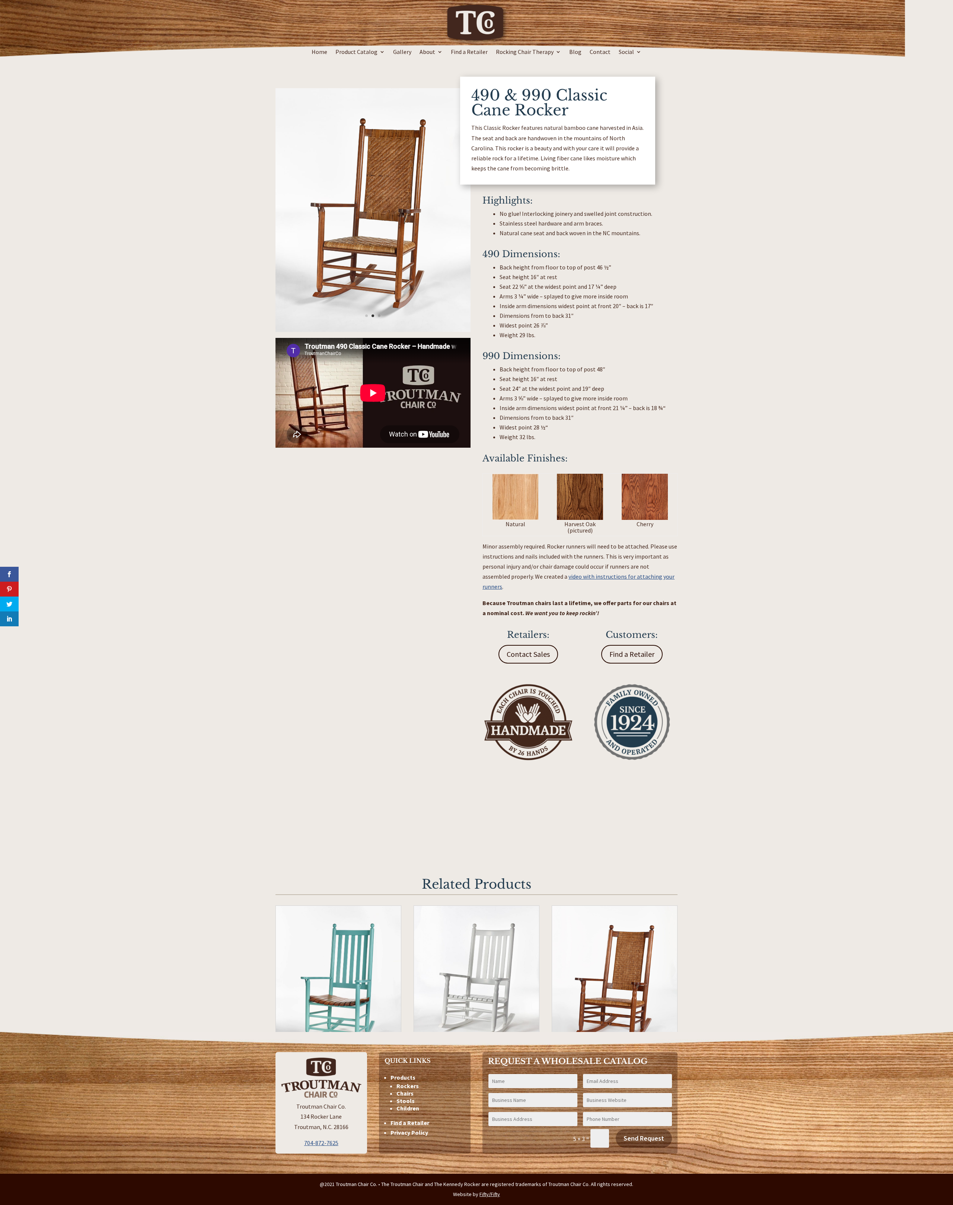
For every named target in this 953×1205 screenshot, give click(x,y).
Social (626, 52)
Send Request (644, 1138)
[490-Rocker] (373, 329)
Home (319, 52)
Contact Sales (528, 654)
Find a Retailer (469, 52)
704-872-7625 (321, 1143)
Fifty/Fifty (489, 1194)
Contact (600, 52)
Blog (575, 52)
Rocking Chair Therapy (525, 52)
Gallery (402, 52)
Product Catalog (356, 52)
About (427, 52)
